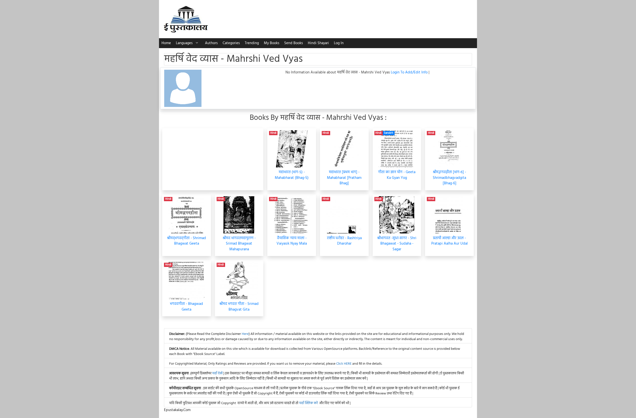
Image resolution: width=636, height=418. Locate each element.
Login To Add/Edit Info (410, 72)
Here (245, 334)
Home (166, 43)
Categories (231, 43)
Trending (252, 43)
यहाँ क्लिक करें (308, 403)
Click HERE (344, 364)
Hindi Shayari (318, 43)
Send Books (293, 43)
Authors (211, 43)
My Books (271, 43)
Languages (184, 43)
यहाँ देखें (217, 373)
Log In (339, 43)
